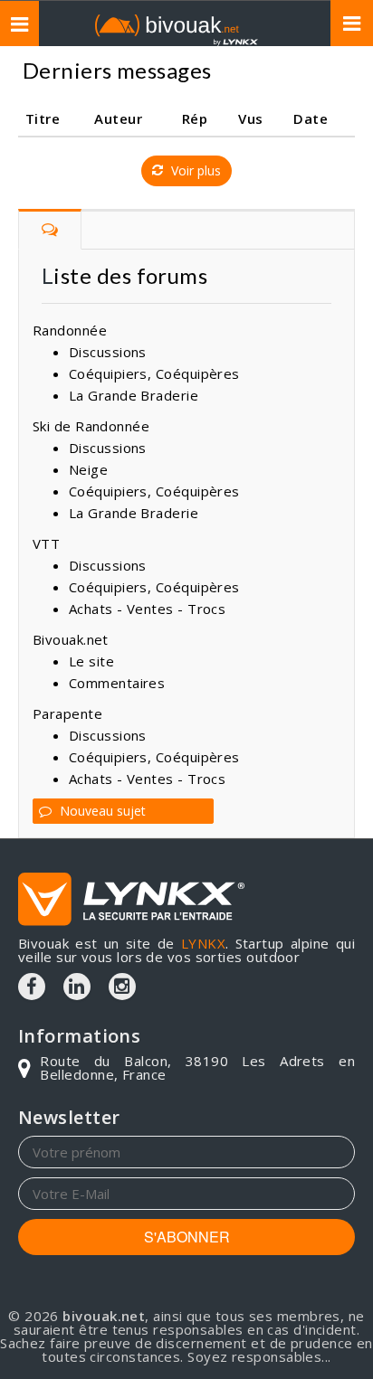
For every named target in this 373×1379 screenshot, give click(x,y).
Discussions (108, 352)
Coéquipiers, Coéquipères (154, 373)
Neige (88, 469)
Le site (91, 661)
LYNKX (203, 943)
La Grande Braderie (133, 395)
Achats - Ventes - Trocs (147, 609)
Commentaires (117, 683)
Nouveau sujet (101, 810)
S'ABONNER (187, 1236)
